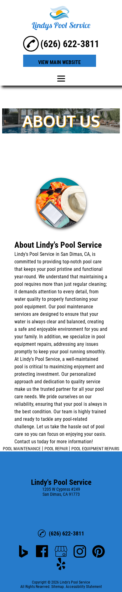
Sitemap (57, 587)
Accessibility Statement (84, 587)
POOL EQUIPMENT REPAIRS (95, 448)
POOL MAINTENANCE (22, 448)
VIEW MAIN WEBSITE (59, 62)
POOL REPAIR (56, 448)
